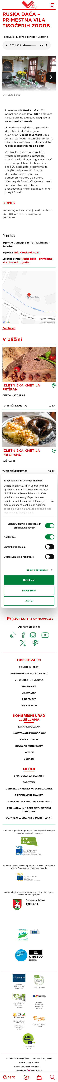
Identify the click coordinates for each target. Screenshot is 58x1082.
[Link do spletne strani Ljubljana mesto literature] (29, 955)
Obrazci (29, 758)
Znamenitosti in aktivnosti (29, 673)
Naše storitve (29, 739)
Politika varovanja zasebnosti (27, 1066)
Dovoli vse (29, 580)
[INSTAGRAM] (33, 635)
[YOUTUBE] (45, 635)
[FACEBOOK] (23, 635)
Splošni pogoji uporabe (29, 1062)
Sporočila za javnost (29, 775)
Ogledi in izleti (29, 667)
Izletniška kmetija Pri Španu (21, 452)
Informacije (29, 705)
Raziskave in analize (29, 795)
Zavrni (29, 601)
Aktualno (29, 692)
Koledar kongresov (29, 745)
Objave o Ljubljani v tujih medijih (29, 817)
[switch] (49, 537)
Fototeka (29, 782)
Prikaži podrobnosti (37, 569)
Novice (29, 752)
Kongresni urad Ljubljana (29, 717)
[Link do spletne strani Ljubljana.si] (29, 904)
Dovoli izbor (29, 590)
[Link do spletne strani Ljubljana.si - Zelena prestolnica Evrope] (29, 935)
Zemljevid (8, 328)
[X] (23, 643)
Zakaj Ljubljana (29, 726)
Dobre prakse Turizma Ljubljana (29, 801)
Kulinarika (29, 686)
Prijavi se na (29, 618)
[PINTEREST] (35, 643)
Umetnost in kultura (29, 680)
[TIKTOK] (13, 635)
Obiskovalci (29, 660)
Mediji (29, 769)
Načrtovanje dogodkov (29, 733)
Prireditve (29, 699)
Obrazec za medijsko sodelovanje (29, 788)
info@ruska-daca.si (26, 252)
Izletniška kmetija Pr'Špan (21, 387)
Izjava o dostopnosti (42, 1058)
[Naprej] (51, 77)
